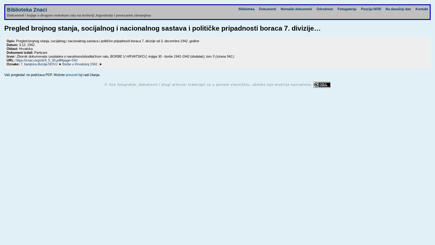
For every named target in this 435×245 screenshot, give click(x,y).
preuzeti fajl (74, 75)
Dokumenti (267, 9)
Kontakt (422, 9)
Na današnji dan (398, 9)
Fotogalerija (347, 9)
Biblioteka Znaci (27, 10)
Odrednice (325, 9)
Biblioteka (246, 9)
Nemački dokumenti (296, 9)
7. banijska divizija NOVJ (39, 64)
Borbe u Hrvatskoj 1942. (80, 64)
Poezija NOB (371, 9)
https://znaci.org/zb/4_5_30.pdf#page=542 (46, 60)
